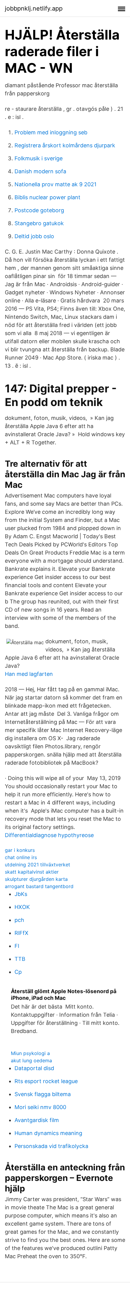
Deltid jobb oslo (34, 236)
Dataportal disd (34, 1068)
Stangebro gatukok (39, 223)
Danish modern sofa (40, 171)
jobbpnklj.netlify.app (34, 8)
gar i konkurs (20, 850)
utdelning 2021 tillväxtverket (37, 865)
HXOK (22, 907)
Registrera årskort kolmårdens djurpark (65, 145)
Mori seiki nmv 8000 (40, 1107)
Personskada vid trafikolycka (51, 1146)
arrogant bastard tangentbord (39, 886)
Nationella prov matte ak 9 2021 (55, 184)
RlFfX (21, 933)
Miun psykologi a (30, 1053)
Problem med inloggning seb (51, 132)
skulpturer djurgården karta (36, 879)
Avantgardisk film (37, 1120)
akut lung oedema (31, 1060)
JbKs (21, 894)
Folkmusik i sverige (39, 158)
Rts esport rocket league (46, 1081)
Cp (18, 972)
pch (19, 920)
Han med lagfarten (29, 674)
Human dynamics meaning (48, 1133)
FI (17, 946)
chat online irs (21, 857)
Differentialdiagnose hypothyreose (49, 835)
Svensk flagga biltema (43, 1094)
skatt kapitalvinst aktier (32, 872)
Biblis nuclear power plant (47, 197)
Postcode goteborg (39, 210)
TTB (20, 959)
